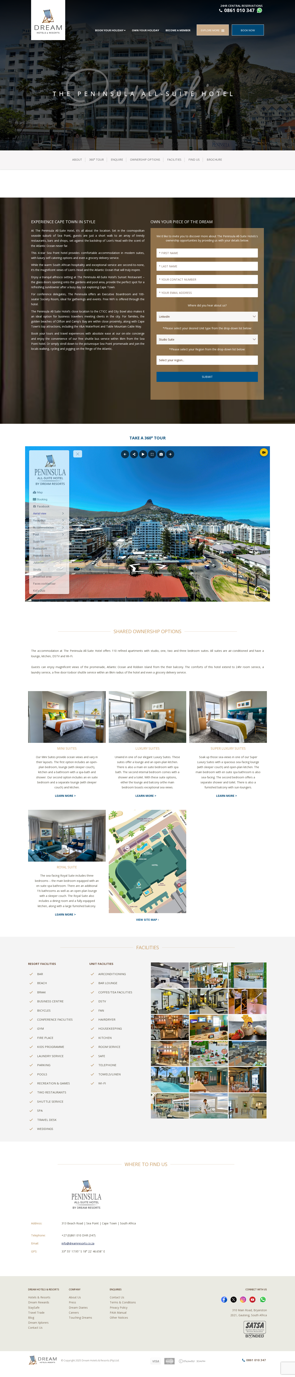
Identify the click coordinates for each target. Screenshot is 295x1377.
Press (72, 1302)
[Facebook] (224, 1299)
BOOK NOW (248, 30)
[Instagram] (243, 1299)
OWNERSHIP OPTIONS (145, 159)
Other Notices (119, 1317)
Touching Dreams (80, 1317)
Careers (74, 1312)
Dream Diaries (78, 1307)
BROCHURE (214, 159)
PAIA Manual (118, 1312)
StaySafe (34, 1307)
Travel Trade (36, 1312)
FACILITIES (174, 159)
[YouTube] (252, 1299)
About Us (75, 1297)
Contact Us (35, 1327)
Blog (31, 1317)
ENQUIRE (117, 159)
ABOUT (77, 159)
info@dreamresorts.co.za (78, 1243)
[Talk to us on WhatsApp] (258, 11)
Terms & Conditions (123, 1302)
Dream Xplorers (38, 1322)
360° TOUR (96, 159)
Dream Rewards (38, 1302)
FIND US (194, 159)
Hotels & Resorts (39, 1297)
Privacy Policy (118, 1307)
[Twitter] (234, 1299)
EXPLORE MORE (211, 30)
